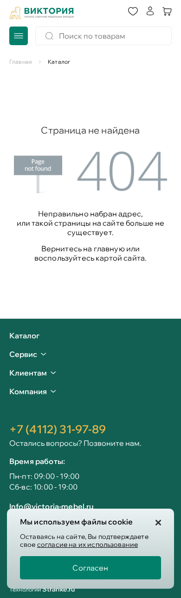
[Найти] (49, 36)
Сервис (23, 354)
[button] (133, 12)
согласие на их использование (87, 544)
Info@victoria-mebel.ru (51, 506)
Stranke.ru (58, 589)
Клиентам (28, 372)
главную (109, 248)
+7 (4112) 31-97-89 (57, 429)
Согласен (90, 567)
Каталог (24, 336)
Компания (28, 391)
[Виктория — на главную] (41, 12)
